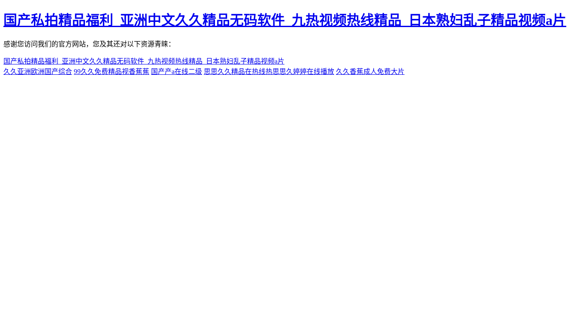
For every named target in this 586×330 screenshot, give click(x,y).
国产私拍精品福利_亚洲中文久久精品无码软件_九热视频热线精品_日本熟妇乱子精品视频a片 (284, 20)
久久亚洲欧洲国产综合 (37, 71)
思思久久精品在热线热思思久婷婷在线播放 (269, 71)
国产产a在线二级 (176, 71)
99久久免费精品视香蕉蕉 (111, 71)
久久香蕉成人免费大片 (370, 71)
